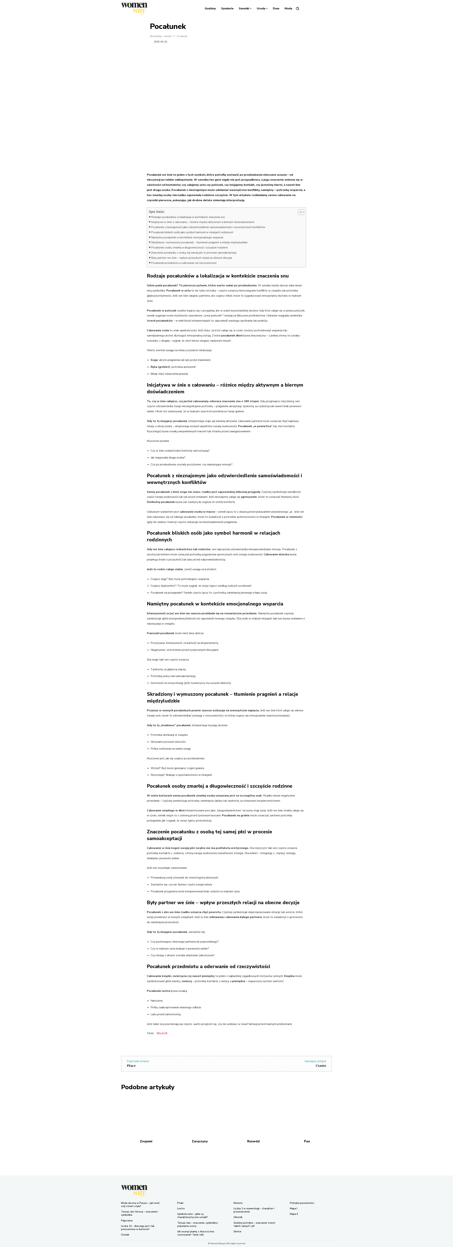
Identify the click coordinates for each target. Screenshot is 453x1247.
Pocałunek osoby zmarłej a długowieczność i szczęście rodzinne (189, 247)
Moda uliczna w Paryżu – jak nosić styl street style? (140, 1204)
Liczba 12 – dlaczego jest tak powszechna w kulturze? (137, 1227)
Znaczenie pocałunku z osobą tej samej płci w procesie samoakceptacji (193, 252)
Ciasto (321, 1066)
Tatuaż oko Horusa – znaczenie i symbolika (139, 1213)
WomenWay (156, 36)
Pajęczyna (127, 1220)
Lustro (181, 1208)
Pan (307, 1141)
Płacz (131, 1066)
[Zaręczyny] (200, 1115)
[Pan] (307, 1115)
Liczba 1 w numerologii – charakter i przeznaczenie (254, 1210)
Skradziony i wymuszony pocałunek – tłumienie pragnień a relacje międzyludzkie (199, 242)
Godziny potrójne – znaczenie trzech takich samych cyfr (254, 1224)
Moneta (238, 1203)
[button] (297, 8)
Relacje (162, 1033)
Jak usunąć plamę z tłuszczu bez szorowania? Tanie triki (195, 1233)
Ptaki (180, 1203)
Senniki (167, 36)
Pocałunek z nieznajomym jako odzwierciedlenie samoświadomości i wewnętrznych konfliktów (208, 227)
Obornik (238, 1217)
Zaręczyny (200, 1141)
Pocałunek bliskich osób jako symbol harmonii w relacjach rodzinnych (192, 232)
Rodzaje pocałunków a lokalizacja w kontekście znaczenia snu (188, 217)
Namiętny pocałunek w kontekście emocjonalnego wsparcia (187, 237)
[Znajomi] (146, 1115)
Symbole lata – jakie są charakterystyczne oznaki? (192, 1215)
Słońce (237, 1231)
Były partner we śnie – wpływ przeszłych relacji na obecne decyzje (191, 258)
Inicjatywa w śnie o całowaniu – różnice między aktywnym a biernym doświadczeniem (202, 222)
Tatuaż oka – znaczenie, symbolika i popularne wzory (197, 1224)
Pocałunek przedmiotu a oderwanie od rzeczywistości (183, 263)
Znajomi (146, 1141)
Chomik (125, 1234)
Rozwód (253, 1141)
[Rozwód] (253, 1115)
